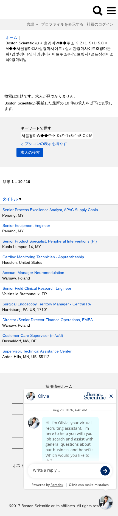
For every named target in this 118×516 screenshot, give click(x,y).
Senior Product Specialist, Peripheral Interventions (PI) (49, 241)
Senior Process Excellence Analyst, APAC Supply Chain (50, 210)
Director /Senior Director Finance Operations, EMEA (47, 320)
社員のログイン (100, 24)
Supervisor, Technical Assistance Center (37, 351)
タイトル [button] (10, 199)
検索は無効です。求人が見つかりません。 (40, 96)
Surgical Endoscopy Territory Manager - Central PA (46, 304)
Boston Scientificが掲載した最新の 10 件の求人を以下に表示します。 (58, 106)
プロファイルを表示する (62, 24)
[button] (111, 10)
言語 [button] (31, 24)
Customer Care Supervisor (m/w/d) (32, 335)
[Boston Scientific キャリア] (19, 10)
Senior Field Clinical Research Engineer (36, 288)
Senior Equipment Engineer (26, 225)
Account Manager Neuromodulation (33, 272)
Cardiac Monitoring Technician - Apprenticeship (43, 257)
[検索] (97, 10)
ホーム (11, 37)
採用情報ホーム (59, 386)
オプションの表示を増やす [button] (44, 143)
